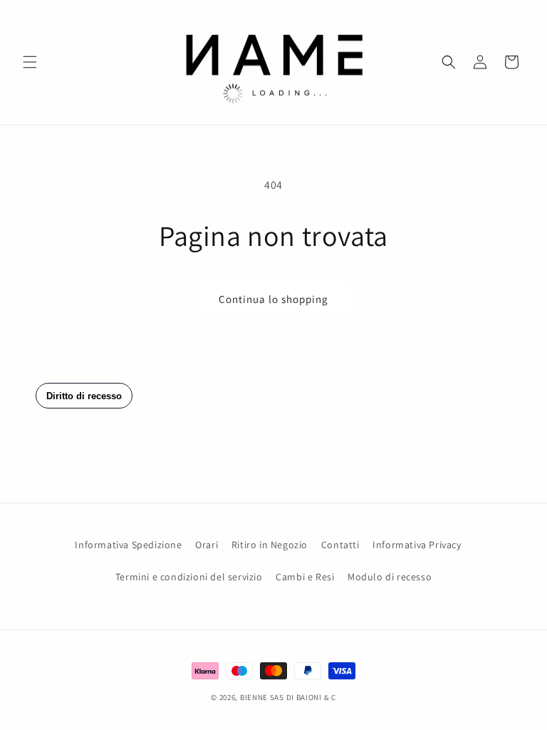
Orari (206, 544)
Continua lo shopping (273, 299)
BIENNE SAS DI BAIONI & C (288, 697)
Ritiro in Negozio (269, 544)
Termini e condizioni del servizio (189, 576)
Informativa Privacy (417, 544)
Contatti (340, 544)
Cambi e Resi (305, 576)
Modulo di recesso (390, 576)
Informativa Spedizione (128, 544)
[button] (30, 62)
